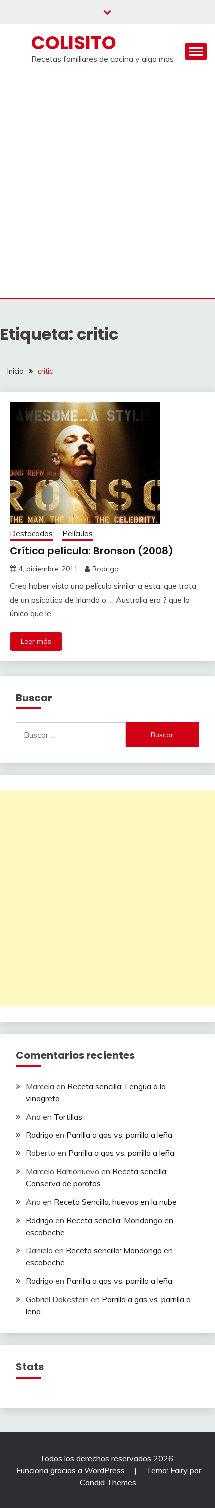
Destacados (31, 533)
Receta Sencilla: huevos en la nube (115, 1202)
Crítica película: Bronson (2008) (92, 551)
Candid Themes (108, 1482)
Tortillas (68, 1117)
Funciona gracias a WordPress (71, 1470)
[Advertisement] (107, 185)
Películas (77, 533)
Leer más (36, 641)
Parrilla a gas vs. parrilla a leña (119, 1135)
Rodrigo (105, 568)
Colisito (74, 43)
